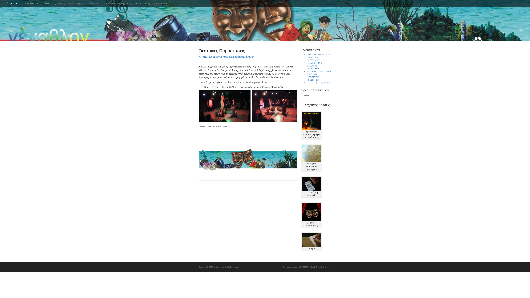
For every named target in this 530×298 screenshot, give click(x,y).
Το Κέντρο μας (9, 3)
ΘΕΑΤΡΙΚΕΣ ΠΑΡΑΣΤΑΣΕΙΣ (319, 71)
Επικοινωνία (161, 3)
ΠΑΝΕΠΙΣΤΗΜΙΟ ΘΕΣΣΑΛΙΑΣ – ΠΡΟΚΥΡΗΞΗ (314, 66)
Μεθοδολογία (29, 3)
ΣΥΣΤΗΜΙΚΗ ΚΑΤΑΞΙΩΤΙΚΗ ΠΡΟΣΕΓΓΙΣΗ (313, 77)
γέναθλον (265, 16)
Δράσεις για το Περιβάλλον (83, 3)
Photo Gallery (143, 3)
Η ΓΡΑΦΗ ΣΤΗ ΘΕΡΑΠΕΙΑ (318, 82)
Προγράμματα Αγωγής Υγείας (117, 3)
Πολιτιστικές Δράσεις (53, 3)
